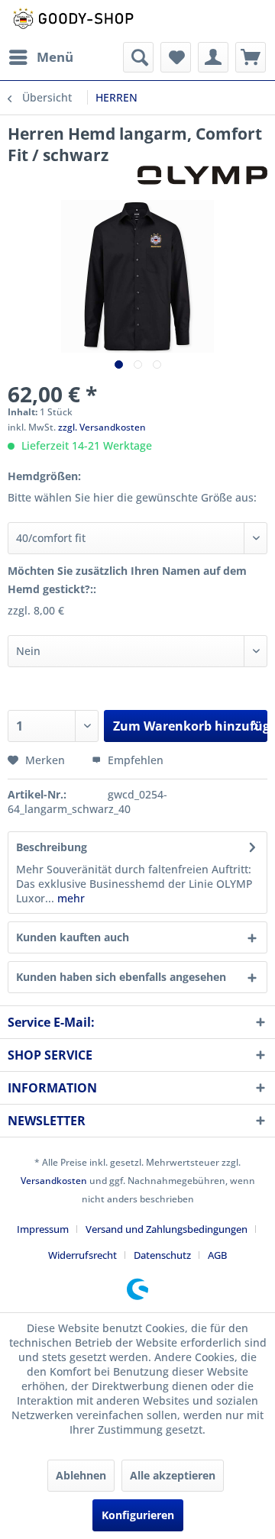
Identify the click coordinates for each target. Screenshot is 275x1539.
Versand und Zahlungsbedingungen (166, 1229)
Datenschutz (162, 1255)
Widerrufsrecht (82, 1255)
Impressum (43, 1229)
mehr (69, 898)
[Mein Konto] (213, 57)
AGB (217, 1255)
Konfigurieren (138, 1515)
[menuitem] (40, 57)
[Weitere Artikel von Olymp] (202, 179)
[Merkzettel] (175, 57)
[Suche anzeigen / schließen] (138, 57)
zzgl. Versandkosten (102, 427)
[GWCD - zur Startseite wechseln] (73, 21)
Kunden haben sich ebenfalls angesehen (121, 977)
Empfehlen (134, 760)
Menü (55, 57)
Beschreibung (51, 847)
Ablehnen (81, 1475)
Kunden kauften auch (72, 937)
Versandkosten (54, 1180)
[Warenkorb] (250, 57)
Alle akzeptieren (172, 1475)
